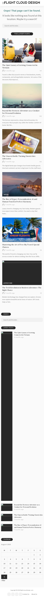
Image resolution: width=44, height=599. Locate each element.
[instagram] (20, 594)
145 (41, 71)
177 (41, 205)
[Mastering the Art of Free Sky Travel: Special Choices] (22, 230)
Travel (6, 60)
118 (41, 250)
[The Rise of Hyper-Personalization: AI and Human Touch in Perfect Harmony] (22, 184)
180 (40, 116)
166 (40, 162)
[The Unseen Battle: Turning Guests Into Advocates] (22, 141)
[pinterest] (16, 594)
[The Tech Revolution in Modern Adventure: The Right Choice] (22, 273)
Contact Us (25, 594)
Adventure (7, 283)
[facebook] (9, 594)
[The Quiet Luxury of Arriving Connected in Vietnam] (22, 50)
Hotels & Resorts (10, 151)
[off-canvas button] (3, 3)
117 (41, 293)
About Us (34, 594)
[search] (41, 3)
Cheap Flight (8, 240)
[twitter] (13, 594)
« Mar (3, 580)
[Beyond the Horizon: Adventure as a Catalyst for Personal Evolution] (22, 96)
